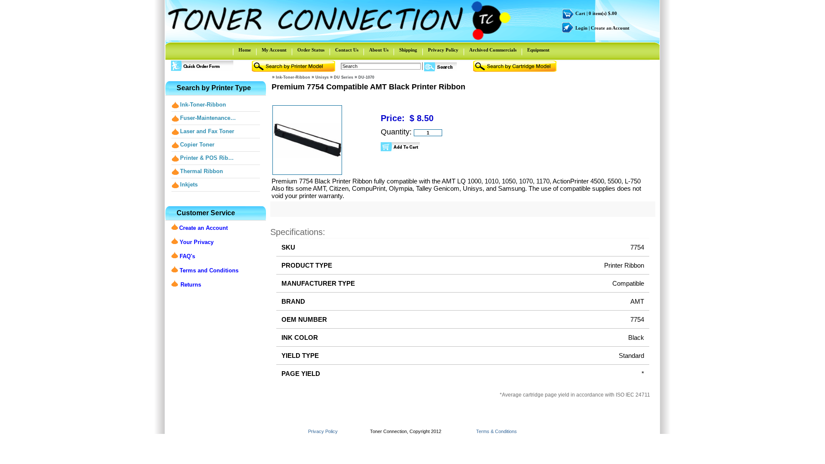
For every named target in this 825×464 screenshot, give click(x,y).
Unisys (322, 77)
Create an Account (610, 28)
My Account (274, 50)
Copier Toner (197, 144)
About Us (378, 50)
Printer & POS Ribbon (208, 158)
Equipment (538, 50)
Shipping (408, 50)
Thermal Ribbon (201, 171)
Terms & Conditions (496, 431)
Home (244, 50)
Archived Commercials (492, 50)
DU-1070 (366, 77)
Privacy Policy (443, 50)
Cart (580, 13)
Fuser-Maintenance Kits (208, 118)
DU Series (343, 77)
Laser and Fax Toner (207, 131)
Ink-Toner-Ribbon (203, 104)
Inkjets (189, 184)
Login (581, 28)
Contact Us (346, 50)
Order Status (310, 50)
